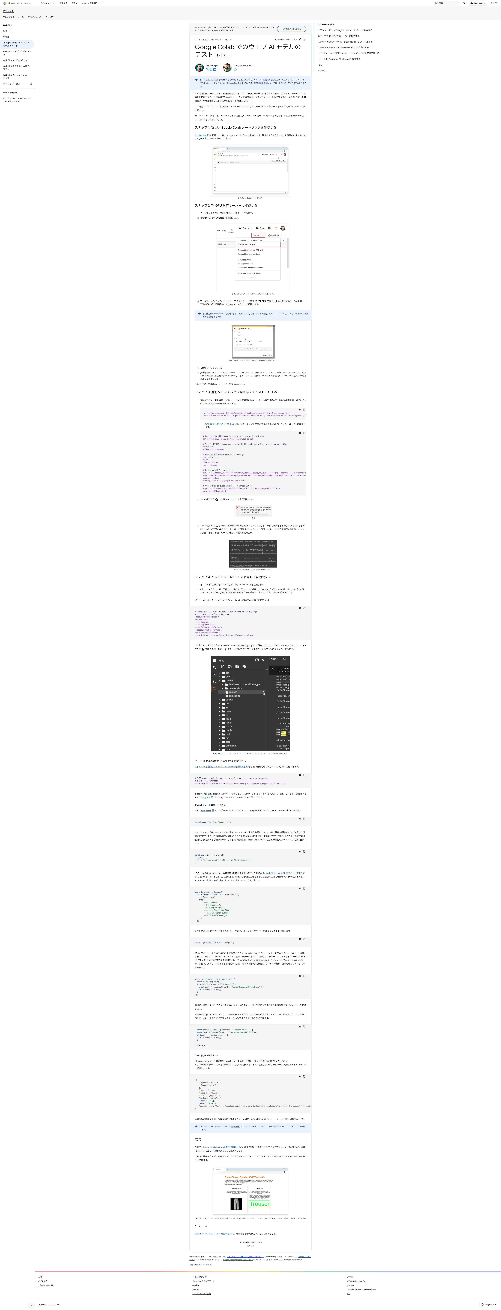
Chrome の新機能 (89, 3)
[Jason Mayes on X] (207, 70)
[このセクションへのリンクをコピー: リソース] (209, 1226)
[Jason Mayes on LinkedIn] (214, 70)
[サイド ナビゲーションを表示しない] (31, 1305)
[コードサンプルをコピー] (304, 410)
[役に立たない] (304, 39)
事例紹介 (63, 3)
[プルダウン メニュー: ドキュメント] (54, 3)
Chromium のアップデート (203, 1281)
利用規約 (42, 1304)
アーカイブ (196, 1289)
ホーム (197, 39)
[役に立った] (300, 39)
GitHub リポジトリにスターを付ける (212, 1234)
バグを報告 (42, 1281)
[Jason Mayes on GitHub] (211, 70)
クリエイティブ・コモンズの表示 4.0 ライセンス (245, 1257)
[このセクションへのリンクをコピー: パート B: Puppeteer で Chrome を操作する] (249, 761)
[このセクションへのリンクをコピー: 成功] (203, 1139)
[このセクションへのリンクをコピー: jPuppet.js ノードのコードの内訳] (228, 805)
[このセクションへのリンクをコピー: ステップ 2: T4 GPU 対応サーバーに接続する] (259, 205)
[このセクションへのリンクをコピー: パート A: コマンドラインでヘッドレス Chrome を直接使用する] (272, 600)
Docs (205, 39)
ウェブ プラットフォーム (13, 17)
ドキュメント (45, 3)
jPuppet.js (205, 797)
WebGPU (8, 11)
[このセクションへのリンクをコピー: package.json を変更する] (221, 1055)
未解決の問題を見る (46, 1285)
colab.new (202, 135)
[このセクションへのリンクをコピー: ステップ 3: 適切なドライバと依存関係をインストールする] (279, 392)
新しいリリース (34, 17)
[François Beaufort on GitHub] (235, 70)
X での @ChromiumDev (356, 1281)
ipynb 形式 (235, 1126)
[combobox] (447, 3)
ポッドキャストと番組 (201, 1294)
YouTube (350, 1285)
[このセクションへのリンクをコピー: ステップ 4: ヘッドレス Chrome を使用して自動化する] (274, 577)
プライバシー (53, 1304)
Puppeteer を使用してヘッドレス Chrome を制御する (220, 766)
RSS (348, 1294)
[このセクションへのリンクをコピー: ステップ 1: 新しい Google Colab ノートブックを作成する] (278, 127)
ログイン (494, 3)
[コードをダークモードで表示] (300, 410)
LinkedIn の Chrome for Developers (361, 1289)
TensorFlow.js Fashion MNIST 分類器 (220, 1147)
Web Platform (216, 39)
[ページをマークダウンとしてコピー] (225, 55)
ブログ (74, 3)
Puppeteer (206, 810)
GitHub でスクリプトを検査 (218, 424)
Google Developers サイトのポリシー (238, 1260)
